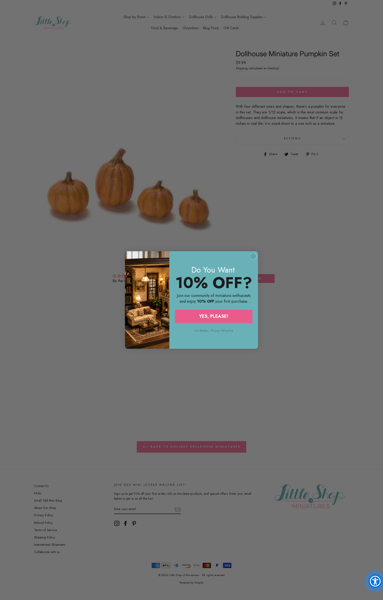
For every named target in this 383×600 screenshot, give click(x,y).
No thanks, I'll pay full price (213, 330)
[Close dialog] (253, 256)
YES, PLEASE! (214, 316)
